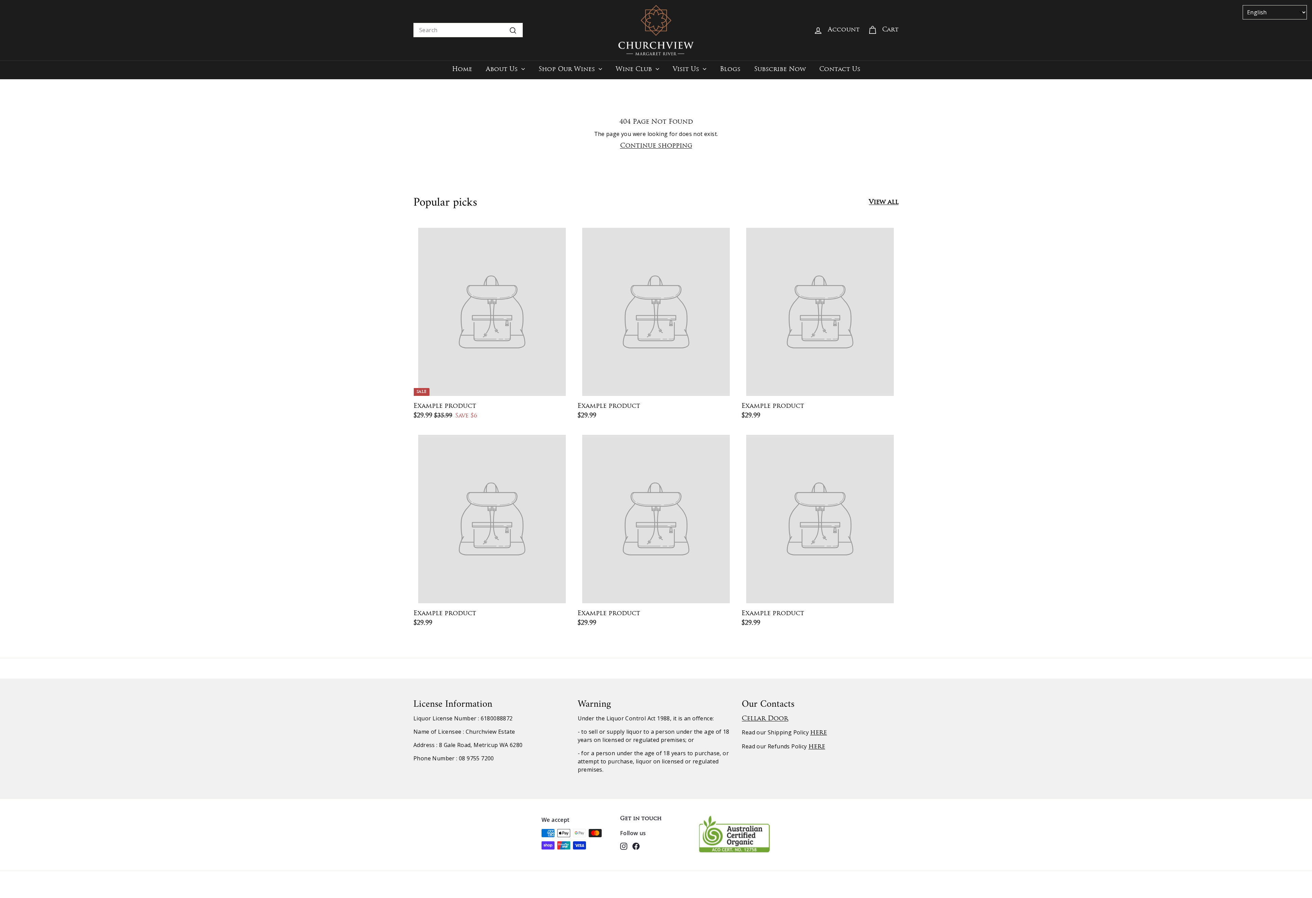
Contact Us (839, 70)
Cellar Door (765, 719)
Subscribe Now (780, 70)
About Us (503, 70)
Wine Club (635, 70)
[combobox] (468, 30)
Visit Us (687, 70)
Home (462, 70)
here (818, 733)
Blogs (730, 70)
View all (884, 202)
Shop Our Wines (567, 70)
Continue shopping (656, 146)
